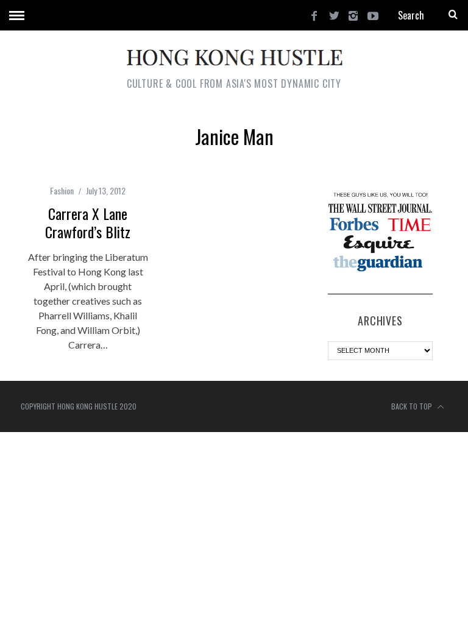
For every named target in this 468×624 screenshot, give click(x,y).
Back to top (412, 406)
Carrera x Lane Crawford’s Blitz (87, 222)
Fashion (62, 190)
